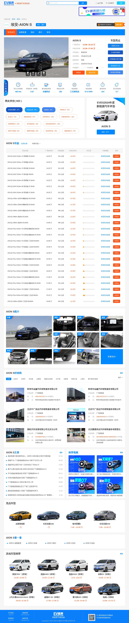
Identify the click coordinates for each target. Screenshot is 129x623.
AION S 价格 (32, 543)
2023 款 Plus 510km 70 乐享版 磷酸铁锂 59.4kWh (24, 235)
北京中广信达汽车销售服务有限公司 (43, 409)
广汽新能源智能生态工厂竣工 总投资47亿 (22, 486)
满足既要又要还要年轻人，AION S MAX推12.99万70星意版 (29, 456)
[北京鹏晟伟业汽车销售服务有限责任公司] (76, 429)
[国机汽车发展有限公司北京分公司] (15, 429)
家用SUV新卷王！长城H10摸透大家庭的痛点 (82, 474)
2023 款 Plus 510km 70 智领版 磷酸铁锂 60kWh (23, 253)
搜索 (83, 3)
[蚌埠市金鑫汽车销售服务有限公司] (15, 389)
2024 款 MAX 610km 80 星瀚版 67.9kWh (21, 192)
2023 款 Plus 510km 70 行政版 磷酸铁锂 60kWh (23, 277)
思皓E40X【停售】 (48, 574)
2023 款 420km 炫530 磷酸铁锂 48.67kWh (21, 198)
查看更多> (112, 357)
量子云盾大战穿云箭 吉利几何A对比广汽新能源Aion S (27, 469)
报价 (32, 32)
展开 (119, 377)
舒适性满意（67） (14, 110)
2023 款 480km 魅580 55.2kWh (18, 216)
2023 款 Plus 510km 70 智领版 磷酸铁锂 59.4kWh (24, 259)
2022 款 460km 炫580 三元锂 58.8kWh (20, 301)
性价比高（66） (32, 110)
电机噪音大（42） (70, 131)
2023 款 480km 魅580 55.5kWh (18, 223)
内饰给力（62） (65, 110)
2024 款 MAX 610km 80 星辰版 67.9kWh (21, 186)
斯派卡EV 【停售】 (20, 574)
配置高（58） (12, 117)
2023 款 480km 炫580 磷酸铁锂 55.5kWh (21, 204)
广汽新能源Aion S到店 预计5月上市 (20, 482)
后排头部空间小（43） (53, 124)
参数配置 (22, 32)
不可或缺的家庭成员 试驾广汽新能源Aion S (23, 473)
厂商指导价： (77, 44)
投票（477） (106, 132)
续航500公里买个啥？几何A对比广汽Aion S (23, 465)
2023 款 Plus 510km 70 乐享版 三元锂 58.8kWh (23, 241)
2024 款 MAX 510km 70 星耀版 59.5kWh (21, 156)
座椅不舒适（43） (33, 131)
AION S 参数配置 (15, 543)
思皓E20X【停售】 (76, 574)
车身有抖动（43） (52, 131)
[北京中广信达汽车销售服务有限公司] (15, 409)
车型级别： (76, 52)
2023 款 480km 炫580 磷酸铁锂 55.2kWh (21, 210)
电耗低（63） (48, 110)
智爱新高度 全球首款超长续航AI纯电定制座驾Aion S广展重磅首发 (31, 495)
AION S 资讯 (70, 543)
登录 (121, 3)
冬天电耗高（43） (33, 124)
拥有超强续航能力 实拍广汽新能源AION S (23, 491)
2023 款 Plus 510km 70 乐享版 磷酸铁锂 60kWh (23, 229)
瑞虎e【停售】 (109, 597)
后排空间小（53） (49, 117)
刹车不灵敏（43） (14, 131)
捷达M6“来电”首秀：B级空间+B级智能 (109, 495)
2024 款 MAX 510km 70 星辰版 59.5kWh (21, 168)
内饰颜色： (91, 67)
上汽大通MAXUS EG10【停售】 (22, 597)
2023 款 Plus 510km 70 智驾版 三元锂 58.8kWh (23, 265)
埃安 (18, 19)
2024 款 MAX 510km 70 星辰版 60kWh (20, 174)
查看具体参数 (105, 156)
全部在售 (24, 143)
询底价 (78, 72)
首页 (13, 19)
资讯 (48, 32)
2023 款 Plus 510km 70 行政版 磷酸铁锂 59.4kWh (24, 283)
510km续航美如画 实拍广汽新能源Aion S (22, 478)
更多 (121, 373)
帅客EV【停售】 (104, 574)
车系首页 (11, 32)
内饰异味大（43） (14, 124)
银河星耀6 (76, 524)
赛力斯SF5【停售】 (81, 597)
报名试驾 (92, 72)
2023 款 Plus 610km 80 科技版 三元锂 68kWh (23, 271)
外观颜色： (76, 67)
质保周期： (76, 56)
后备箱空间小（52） (68, 117)
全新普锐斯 (20, 524)
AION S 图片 (51, 543)
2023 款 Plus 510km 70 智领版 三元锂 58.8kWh (23, 247)
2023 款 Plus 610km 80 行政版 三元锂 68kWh (23, 295)
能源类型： (76, 60)
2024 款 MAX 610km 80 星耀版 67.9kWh (21, 180)
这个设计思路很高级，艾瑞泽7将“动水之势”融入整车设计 (110, 474)
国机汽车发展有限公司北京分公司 (42, 429)
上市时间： (76, 64)
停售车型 (35, 143)
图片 (40, 32)
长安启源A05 (105, 524)
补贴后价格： (77, 48)
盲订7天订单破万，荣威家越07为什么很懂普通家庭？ (82, 495)
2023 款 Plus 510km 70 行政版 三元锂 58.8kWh (23, 289)
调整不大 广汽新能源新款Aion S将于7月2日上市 (25, 460)
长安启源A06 (48, 524)
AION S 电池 (90, 543)
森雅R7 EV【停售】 (52, 597)
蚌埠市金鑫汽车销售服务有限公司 (42, 389)
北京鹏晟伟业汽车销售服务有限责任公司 (106, 429)
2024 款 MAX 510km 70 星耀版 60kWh (20, 162)
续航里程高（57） (30, 117)
